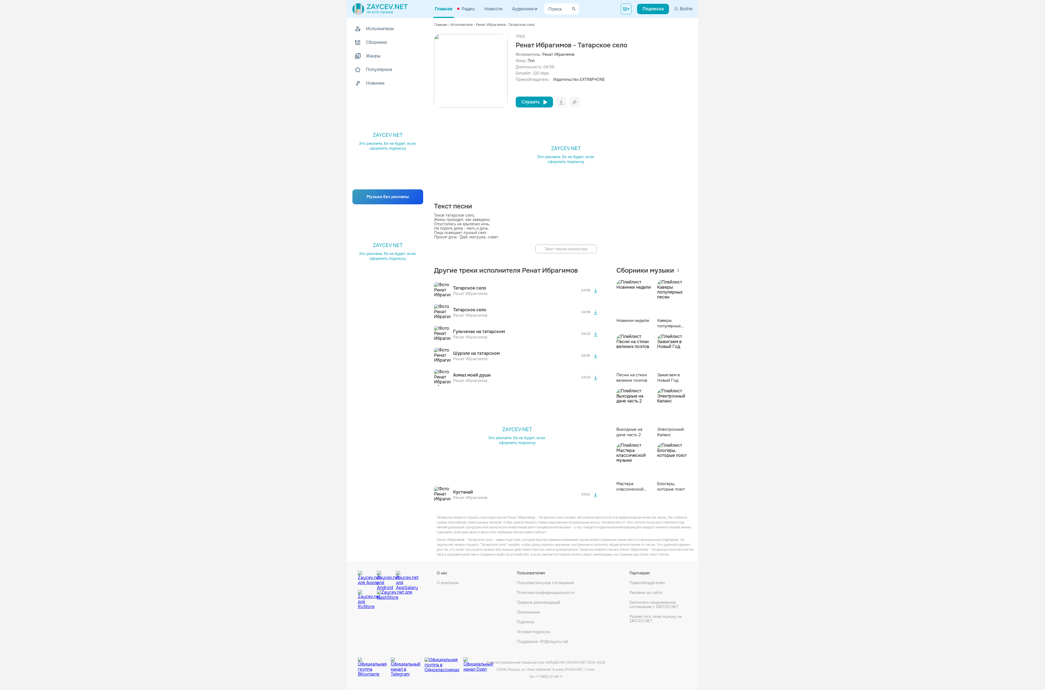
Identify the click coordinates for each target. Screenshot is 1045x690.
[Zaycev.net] (380, 9)
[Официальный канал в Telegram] (408, 662)
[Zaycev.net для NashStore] (394, 599)
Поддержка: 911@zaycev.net (542, 641)
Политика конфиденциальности (545, 592)
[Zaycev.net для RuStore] (366, 599)
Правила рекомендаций (538, 602)
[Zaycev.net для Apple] (366, 579)
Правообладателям (647, 583)
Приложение (528, 612)
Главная (443, 9)
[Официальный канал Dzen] (478, 662)
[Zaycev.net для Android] (385, 579)
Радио (468, 9)
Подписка (525, 622)
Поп (531, 60)
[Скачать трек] (595, 290)
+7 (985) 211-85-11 (549, 676)
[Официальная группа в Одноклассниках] (444, 662)
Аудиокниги (524, 9)
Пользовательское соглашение (545, 583)
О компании (448, 583)
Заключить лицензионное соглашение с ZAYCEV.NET (654, 604)
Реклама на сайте (645, 592)
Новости (493, 9)
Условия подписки (533, 632)
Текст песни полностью (566, 249)
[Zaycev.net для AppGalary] (404, 579)
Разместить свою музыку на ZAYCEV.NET (655, 618)
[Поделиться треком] (574, 102)
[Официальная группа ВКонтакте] (374, 662)
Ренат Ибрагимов (558, 54)
